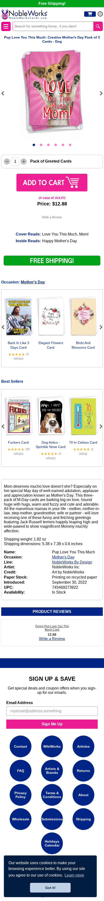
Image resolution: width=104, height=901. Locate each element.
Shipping (83, 819)
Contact (20, 746)
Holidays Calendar (52, 843)
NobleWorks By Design (72, 562)
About (83, 795)
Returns (83, 771)
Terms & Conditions (52, 795)
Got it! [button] (50, 888)
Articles (83, 746)
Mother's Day (33, 282)
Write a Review (52, 217)
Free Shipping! (52, 3)
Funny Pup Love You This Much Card (52, 628)
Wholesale (20, 819)
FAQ (20, 771)
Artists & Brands (52, 771)
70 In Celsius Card (83, 442)
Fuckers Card (18, 442)
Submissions (52, 819)
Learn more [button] (74, 875)
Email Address (19, 703)
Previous (4, 93)
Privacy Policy (21, 795)
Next (99, 93)
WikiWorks (52, 746)
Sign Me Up (52, 724)
